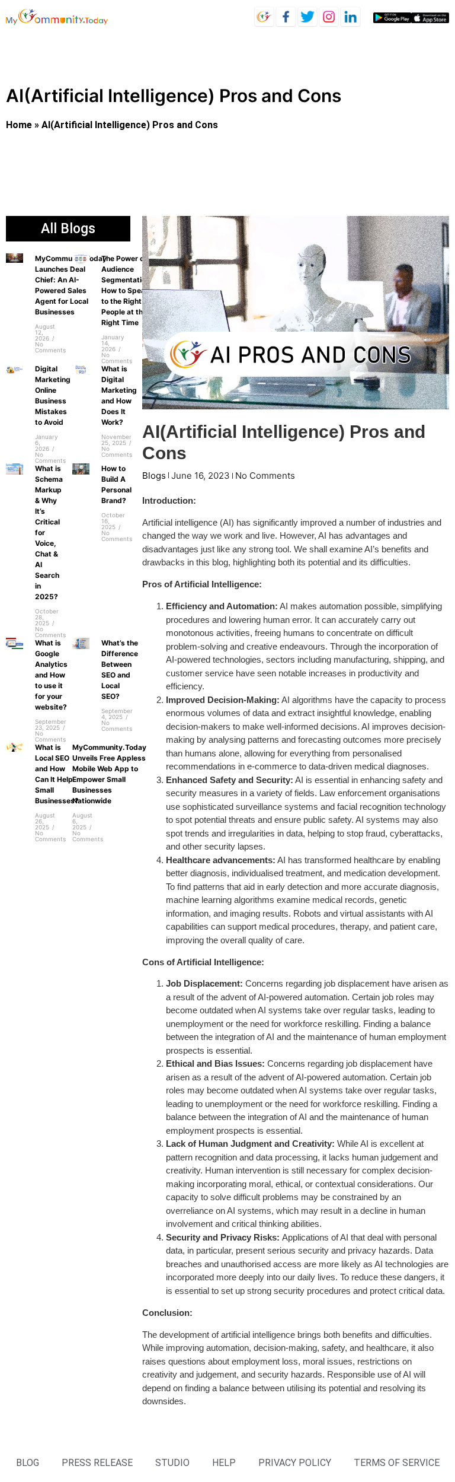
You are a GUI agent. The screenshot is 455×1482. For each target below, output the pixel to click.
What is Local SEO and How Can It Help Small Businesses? (57, 774)
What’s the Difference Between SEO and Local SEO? (119, 669)
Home (19, 125)
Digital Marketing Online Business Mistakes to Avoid (53, 395)
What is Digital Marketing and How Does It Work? (119, 395)
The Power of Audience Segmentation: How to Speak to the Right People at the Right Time (126, 290)
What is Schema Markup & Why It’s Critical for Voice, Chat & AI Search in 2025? (49, 532)
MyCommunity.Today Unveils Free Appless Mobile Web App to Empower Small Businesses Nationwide (109, 774)
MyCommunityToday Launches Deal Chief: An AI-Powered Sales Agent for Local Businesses (71, 285)
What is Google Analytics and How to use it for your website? (51, 674)
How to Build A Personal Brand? (116, 484)
